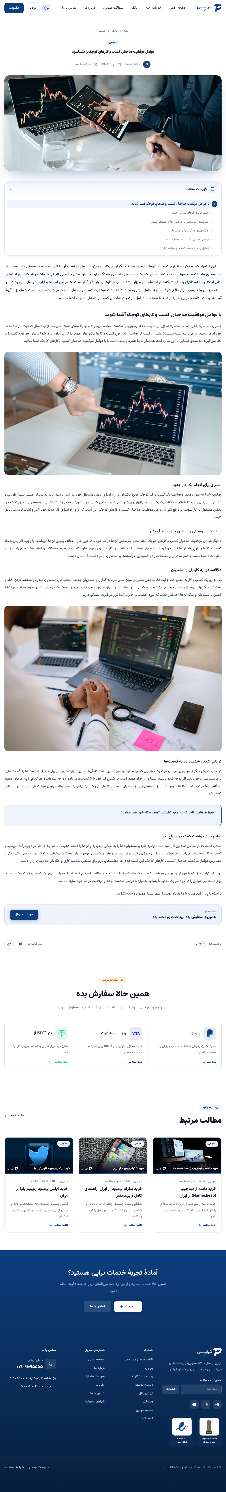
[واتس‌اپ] (194, 1404)
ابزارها (53, 282)
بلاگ (134, 7)
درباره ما (90, 7)
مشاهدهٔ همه (16, 1116)
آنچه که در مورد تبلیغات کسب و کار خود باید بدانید (158, 812)
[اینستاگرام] (205, 1404)
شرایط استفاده (95, 1401)
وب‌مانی (148, 1401)
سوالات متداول (113, 7)
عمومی (113, 42)
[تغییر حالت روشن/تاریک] (46, 8)
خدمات (157, 7)
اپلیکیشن (39, 282)
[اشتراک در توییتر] (20, 944)
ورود (33, 7)
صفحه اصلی (178, 7)
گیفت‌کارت (146, 1418)
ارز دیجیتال (146, 1393)
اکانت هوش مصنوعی (139, 1359)
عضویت (14, 7)
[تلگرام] (217, 1404)
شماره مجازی (144, 1410)
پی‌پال (149, 1368)
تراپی (184, 298)
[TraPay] (209, 8)
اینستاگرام (192, 282)
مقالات (100, 1385)
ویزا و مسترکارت (142, 1376)
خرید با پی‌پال (24, 914)
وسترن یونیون (144, 1385)
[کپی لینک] (9, 944)
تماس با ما (69, 7)
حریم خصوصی (39, 1467)
